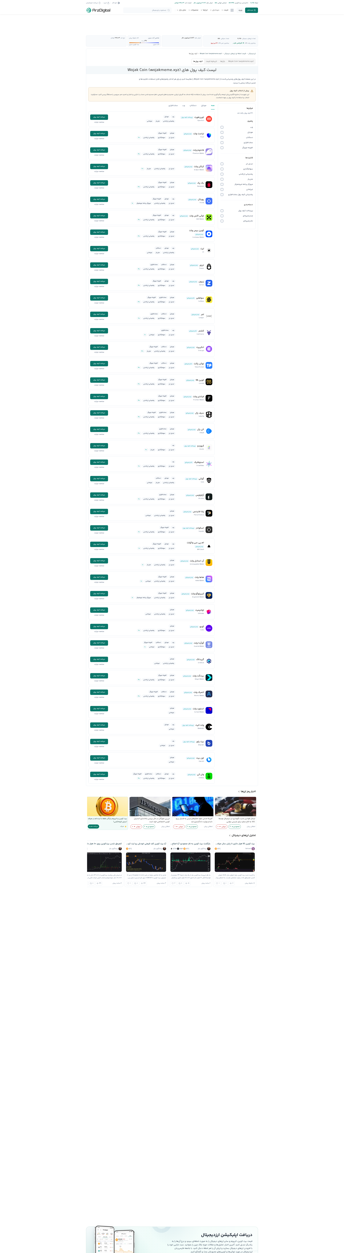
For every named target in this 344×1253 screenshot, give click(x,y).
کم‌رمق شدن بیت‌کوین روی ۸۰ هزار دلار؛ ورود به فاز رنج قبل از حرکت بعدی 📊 (102, 843)
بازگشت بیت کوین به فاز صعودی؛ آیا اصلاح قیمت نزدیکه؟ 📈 (190, 843)
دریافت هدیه (93, 826)
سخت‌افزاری (173, 105)
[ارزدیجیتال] (98, 10)
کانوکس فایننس (236, 43)
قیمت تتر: (187, 3)
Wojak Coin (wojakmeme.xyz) (241, 61)
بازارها (222, 61)
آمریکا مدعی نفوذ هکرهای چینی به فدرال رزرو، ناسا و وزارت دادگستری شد (193, 820)
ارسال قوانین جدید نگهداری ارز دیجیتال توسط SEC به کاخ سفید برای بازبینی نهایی (237, 820)
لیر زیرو (213, 43)
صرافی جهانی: (222, 3)
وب (183, 105)
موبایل (203, 105)
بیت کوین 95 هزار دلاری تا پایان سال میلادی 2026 (235, 843)
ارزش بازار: (209, 3)
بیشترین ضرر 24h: (223, 43)
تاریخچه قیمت (211, 61)
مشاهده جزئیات (99, 122)
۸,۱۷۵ (239, 38)
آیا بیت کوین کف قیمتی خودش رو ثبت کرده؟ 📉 (146, 843)
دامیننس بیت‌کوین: (241, 3)
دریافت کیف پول (99, 117)
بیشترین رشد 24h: (250, 43)
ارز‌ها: (256, 3)
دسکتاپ (193, 105)
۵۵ (219, 38)
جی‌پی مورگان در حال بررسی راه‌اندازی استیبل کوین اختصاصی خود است (152, 820)
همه (213, 105)
